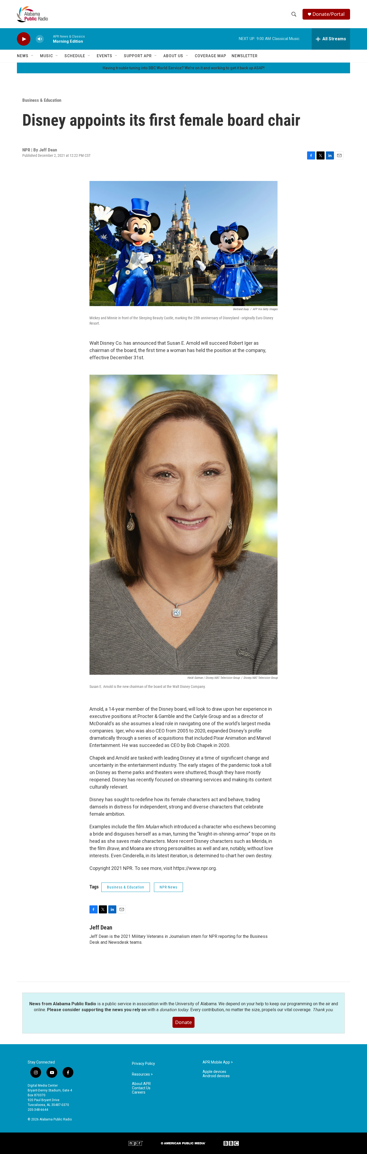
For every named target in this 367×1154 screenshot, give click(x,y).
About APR (141, 1084)
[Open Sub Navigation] (32, 56)
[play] (23, 39)
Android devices (216, 1076)
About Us (173, 56)
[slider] (48, 39)
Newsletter (245, 56)
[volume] (39, 39)
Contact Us (141, 1088)
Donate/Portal (328, 14)
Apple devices (214, 1072)
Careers (138, 1092)
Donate (183, 1022)
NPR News (168, 887)
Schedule (74, 56)
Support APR (138, 56)
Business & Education (41, 100)
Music (46, 56)
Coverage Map (210, 56)
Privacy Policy (143, 1064)
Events (104, 56)
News (22, 56)
